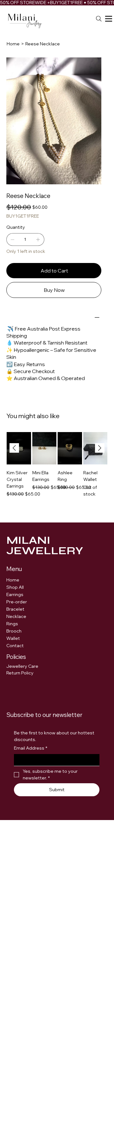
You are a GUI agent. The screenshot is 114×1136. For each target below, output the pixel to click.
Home (12, 580)
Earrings (14, 594)
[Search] (99, 19)
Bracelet (15, 609)
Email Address (30, 748)
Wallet (13, 638)
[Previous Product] (14, 448)
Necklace (16, 616)
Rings (12, 624)
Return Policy (20, 673)
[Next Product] (99, 448)
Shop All (15, 587)
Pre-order (16, 602)
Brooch (14, 631)
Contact (15, 645)
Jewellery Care (22, 666)
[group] (57, 471)
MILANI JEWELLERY (44, 545)
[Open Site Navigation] (108, 18)
